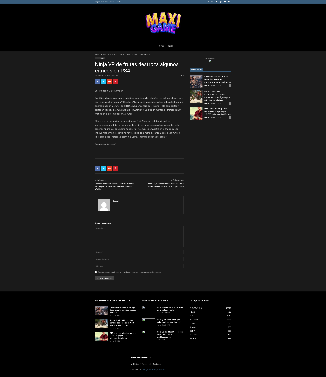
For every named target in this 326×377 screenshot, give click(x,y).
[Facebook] (216, 2)
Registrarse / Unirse (101, 2)
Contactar (157, 364)
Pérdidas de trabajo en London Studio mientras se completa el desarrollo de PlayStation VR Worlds (114, 186)
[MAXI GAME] (163, 23)
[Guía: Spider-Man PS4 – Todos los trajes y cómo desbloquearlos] (148, 334)
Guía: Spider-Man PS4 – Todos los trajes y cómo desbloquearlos (170, 334)
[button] (208, 2)
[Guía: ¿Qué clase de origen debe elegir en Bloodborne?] (148, 322)
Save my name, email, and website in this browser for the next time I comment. (129, 272)
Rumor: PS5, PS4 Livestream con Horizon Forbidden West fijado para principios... (122, 322)
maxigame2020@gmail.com (153, 369)
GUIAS (119, 2)
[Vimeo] (225, 2)
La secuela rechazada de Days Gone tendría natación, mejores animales (217, 79)
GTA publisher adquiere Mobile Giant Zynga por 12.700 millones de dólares (217, 111)
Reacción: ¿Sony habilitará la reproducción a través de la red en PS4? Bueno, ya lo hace (165, 185)
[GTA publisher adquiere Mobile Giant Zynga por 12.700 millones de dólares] (196, 113)
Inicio (97, 54)
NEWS (112, 2)
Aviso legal (146, 364)
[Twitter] (221, 2)
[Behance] (212, 2)
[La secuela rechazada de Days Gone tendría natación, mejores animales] (196, 81)
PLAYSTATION (106, 54)
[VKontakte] (229, 2)
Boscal (100, 76)
